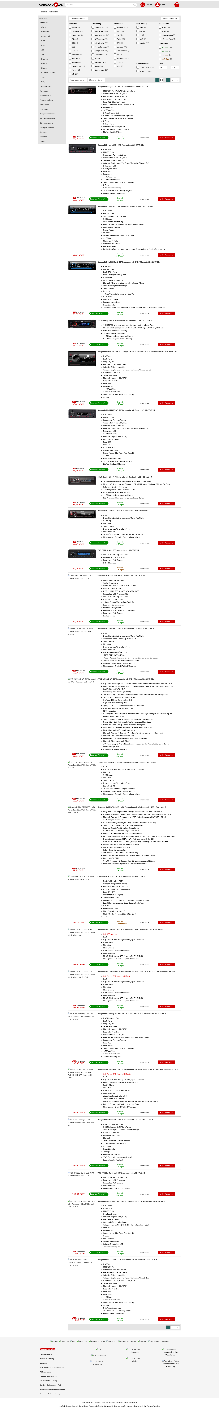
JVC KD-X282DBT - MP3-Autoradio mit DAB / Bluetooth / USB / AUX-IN (126, 679)
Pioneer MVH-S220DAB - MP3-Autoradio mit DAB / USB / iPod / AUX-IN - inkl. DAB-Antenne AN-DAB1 (138, 1070)
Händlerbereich (46, 1354)
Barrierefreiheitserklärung (50, 1394)
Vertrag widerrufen (47, 1349)
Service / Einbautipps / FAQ (50, 1385)
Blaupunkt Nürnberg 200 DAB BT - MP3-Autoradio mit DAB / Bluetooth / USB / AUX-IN (132, 1014)
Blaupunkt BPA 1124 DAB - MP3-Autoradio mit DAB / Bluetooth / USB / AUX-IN (129, 262)
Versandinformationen (154, 1406)
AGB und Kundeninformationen (52, 1367)
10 (177, 80)
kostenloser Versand (97, 138)
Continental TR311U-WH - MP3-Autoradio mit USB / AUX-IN (121, 576)
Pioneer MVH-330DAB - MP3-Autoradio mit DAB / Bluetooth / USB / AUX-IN (127, 762)
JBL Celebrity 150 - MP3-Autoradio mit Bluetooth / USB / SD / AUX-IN (125, 477)
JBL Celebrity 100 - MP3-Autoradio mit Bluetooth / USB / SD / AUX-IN (125, 321)
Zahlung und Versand (48, 1376)
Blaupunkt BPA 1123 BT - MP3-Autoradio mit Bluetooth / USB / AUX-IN (125, 206)
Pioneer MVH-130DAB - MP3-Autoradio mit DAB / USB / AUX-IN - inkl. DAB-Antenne (131, 930)
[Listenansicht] (157, 80)
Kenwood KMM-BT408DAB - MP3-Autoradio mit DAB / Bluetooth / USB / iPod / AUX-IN (132, 807)
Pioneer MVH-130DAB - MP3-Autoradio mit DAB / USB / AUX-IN (123, 511)
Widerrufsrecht (45, 1372)
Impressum (44, 1363)
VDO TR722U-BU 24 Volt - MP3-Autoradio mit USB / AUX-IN (121, 1173)
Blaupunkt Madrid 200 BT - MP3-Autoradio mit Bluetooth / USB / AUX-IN (126, 410)
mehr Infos (144, 138)
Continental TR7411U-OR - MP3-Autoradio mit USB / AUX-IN (121, 877)
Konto (162, 4)
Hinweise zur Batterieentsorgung (52, 1389)
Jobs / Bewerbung (47, 1359)
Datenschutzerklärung (48, 1381)
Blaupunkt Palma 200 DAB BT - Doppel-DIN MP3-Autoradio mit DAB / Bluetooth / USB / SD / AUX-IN (137, 352)
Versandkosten (110, 1402)
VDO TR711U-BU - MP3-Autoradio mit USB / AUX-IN (118, 550)
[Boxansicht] (161, 80)
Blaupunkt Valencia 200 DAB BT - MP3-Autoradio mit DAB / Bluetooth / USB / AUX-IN (131, 1201)
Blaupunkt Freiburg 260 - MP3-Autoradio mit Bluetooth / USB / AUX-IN (125, 1120)
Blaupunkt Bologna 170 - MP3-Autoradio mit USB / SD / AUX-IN (123, 86)
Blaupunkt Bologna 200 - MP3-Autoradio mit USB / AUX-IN (121, 145)
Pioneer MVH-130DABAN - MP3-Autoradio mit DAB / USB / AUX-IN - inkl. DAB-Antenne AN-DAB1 (136, 972)
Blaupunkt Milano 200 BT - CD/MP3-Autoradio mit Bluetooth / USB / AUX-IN (128, 1260)
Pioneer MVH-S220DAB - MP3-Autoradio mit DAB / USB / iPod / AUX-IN (126, 629)
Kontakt (149, 4)
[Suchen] (134, 4)
